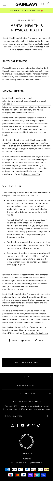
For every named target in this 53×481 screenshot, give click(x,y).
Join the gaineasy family (26, 402)
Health (21, 20)
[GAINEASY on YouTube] (22, 425)
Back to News (28, 362)
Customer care (26, 393)
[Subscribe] (46, 416)
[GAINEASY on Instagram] (12, 425)
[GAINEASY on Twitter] (28, 425)
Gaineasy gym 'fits (31, 174)
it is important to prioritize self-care (18, 159)
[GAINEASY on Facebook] (17, 425)
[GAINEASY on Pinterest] (33, 425)
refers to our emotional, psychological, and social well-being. (24, 102)
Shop (26, 377)
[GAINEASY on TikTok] (38, 425)
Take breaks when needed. (18, 242)
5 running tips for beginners (35, 333)
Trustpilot (26, 458)
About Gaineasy (26, 385)
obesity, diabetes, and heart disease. (26, 79)
